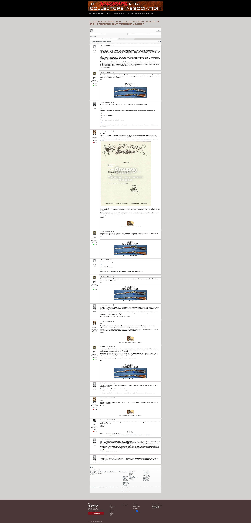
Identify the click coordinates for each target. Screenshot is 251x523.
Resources (121, 13)
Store (128, 13)
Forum (131, 13)
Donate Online (96, 513)
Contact (148, 13)
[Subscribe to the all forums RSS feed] (91, 467)
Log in (152, 13)
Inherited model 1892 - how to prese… (125, 38)
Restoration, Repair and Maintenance (108, 38)
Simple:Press (124, 491)
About (102, 13)
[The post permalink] (112, 45)
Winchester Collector (98, 521)
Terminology (138, 13)
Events (115, 13)
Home (90, 13)
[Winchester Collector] (125, 6)
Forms (143, 13)
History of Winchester (114, 509)
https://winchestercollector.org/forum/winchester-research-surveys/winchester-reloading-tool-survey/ (130, 434)
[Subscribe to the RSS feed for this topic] (160, 41)
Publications (108, 13)
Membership (96, 13)
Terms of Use (125, 505)
